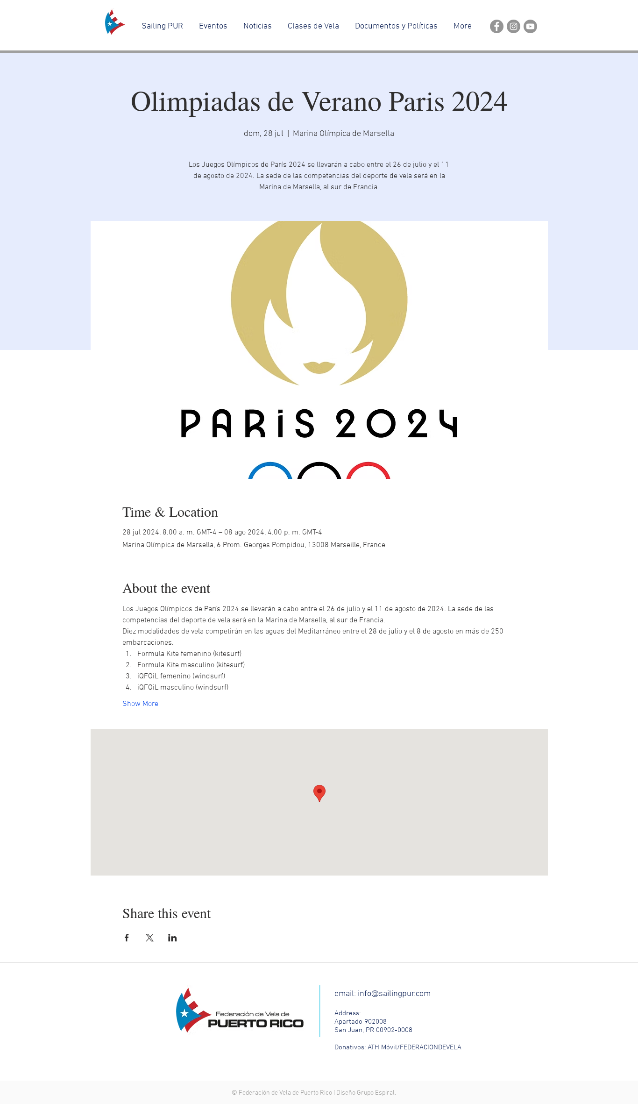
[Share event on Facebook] (126, 937)
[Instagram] (513, 26)
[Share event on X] (149, 937)
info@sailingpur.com (394, 994)
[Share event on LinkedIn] (172, 937)
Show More (140, 704)
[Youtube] (530, 26)
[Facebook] (496, 26)
